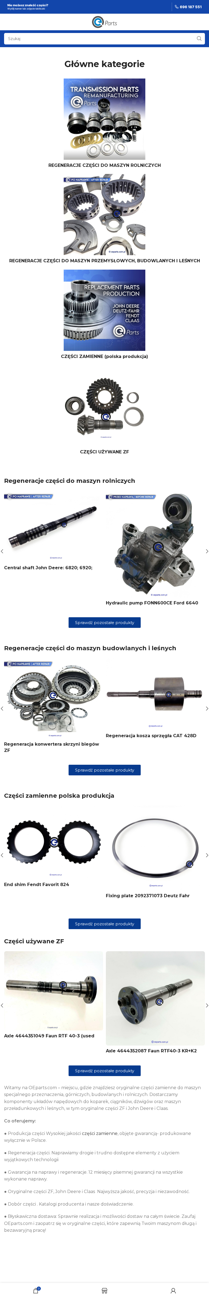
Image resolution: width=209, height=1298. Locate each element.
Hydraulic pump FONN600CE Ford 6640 (152, 603)
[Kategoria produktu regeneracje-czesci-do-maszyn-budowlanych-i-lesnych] (104, 220)
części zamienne (100, 1135)
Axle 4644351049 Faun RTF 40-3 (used (49, 1037)
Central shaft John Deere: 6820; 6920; (48, 567)
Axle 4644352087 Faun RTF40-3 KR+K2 (151, 1052)
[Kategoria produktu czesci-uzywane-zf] (104, 411)
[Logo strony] (104, 21)
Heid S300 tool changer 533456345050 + (51, 897)
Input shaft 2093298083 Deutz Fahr (147, 862)
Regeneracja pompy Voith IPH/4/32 (146, 737)
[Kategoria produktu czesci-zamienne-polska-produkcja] (104, 316)
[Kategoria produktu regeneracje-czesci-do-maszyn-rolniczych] (104, 125)
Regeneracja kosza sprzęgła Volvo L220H (52, 739)
